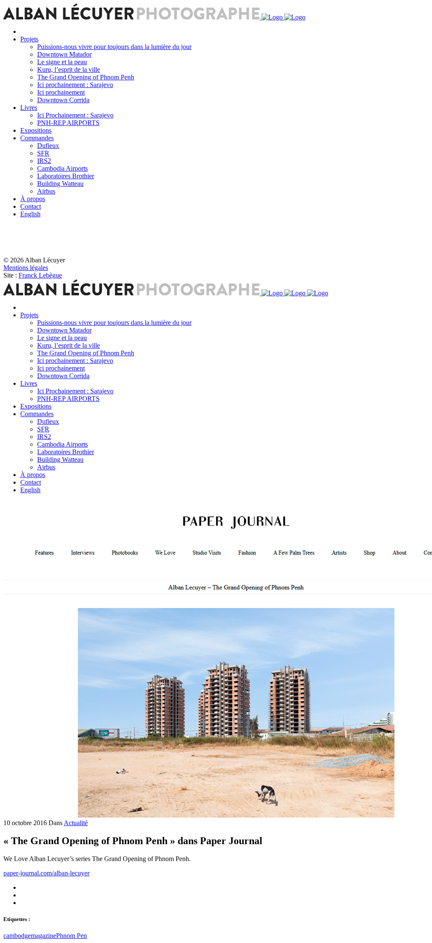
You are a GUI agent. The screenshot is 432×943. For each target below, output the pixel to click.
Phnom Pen (71, 935)
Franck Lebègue (40, 275)
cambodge (17, 935)
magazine (43, 935)
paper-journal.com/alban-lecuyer (46, 873)
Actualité (76, 822)
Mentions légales (25, 267)
